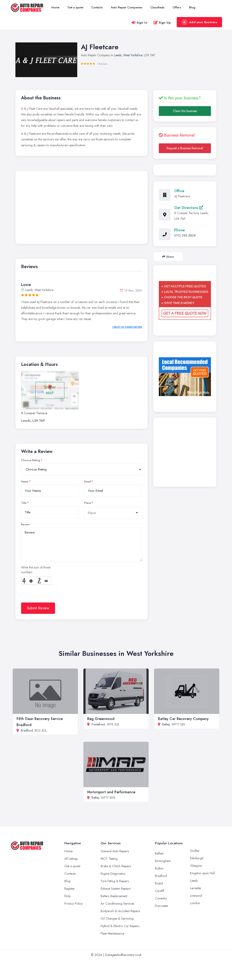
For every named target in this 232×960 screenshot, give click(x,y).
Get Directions (186, 207)
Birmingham (163, 861)
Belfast (159, 853)
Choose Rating (30, 460)
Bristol (159, 883)
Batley (166, 724)
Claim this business (185, 111)
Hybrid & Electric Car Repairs (120, 926)
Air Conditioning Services (117, 903)
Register (69, 888)
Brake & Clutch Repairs (116, 866)
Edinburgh (196, 858)
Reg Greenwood (100, 718)
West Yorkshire (132, 55)
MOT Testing (109, 858)
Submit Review (38, 608)
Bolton (159, 868)
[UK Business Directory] (185, 376)
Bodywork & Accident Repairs (120, 911)
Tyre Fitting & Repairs (115, 881)
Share (170, 257)
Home (55, 7)
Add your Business (203, 22)
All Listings (71, 858)
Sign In (142, 22)
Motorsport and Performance (111, 792)
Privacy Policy (73, 903)
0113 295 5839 (185, 235)
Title (24, 503)
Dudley (194, 850)
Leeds (117, 55)
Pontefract (98, 724)
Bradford (27, 730)
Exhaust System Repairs (115, 888)
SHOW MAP (50, 390)
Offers (177, 7)
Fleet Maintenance (112, 933)
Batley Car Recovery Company (183, 718)
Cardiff (159, 891)
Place (87, 503)
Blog (192, 7)
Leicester (195, 888)
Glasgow (196, 865)
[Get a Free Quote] (185, 300)
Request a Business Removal (185, 148)
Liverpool (196, 895)
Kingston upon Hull (202, 873)
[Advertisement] (81, 208)
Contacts (97, 7)
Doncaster (161, 906)
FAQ (67, 896)
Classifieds (157, 7)
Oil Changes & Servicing (117, 918)
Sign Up (165, 22)
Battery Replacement (114, 896)
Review (25, 524)
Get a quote (75, 7)
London (195, 903)
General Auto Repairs (115, 851)
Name (24, 482)
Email (87, 482)
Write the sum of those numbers (35, 569)
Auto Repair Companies (126, 7)
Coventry (161, 898)
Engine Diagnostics (113, 873)
